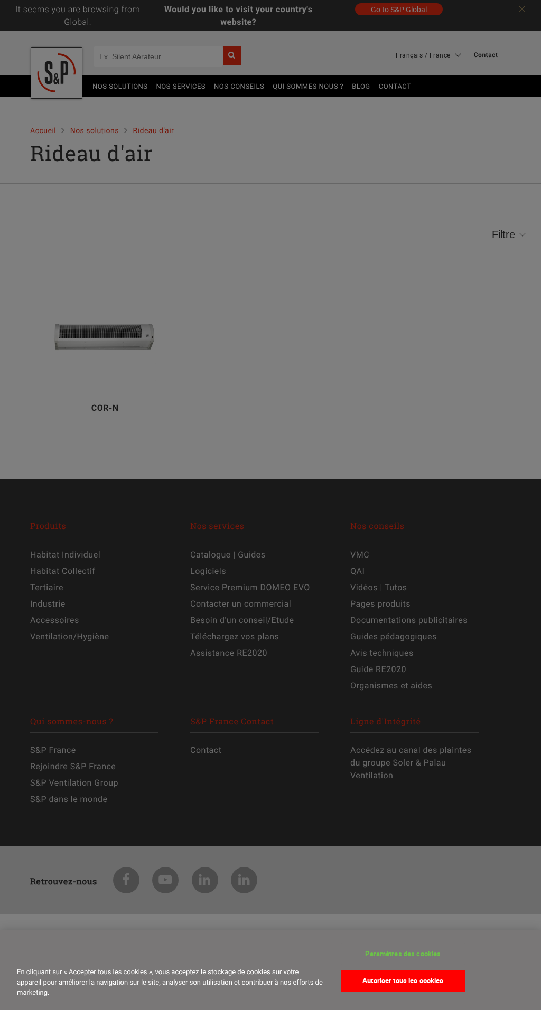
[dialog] (270, 970)
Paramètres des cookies (403, 953)
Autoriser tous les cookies (402, 980)
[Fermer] (28, 952)
